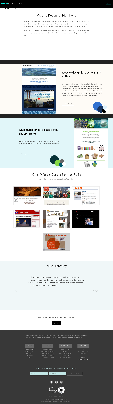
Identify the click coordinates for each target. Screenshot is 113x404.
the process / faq (29, 351)
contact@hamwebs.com (83, 359)
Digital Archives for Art (47, 351)
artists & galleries (65, 350)
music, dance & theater (65, 353)
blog (29, 357)
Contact (83, 346)
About (30, 346)
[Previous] (16, 290)
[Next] (97, 290)
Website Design (48, 350)
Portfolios (7, 9)
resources (30, 355)
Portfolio (65, 346)
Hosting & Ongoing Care (48, 355)
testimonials (29, 353)
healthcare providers (65, 357)
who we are (29, 350)
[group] (56, 289)
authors (65, 351)
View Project (68, 104)
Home (2, 9)
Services (48, 346)
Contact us (56, 323)
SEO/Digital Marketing (48, 353)
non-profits (65, 355)
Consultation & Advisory (47, 357)
